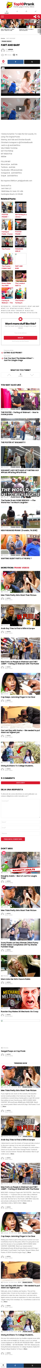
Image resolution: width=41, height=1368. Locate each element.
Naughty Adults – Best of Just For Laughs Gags (19, 877)
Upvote (9, 375)
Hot (5, 640)
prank (17, 313)
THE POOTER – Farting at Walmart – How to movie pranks (19, 413)
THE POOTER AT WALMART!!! (13, 442)
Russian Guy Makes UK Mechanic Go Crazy (19, 1011)
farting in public (17, 308)
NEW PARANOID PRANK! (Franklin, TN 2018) (19, 530)
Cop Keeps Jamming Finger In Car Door (18, 697)
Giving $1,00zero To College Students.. (17, 765)
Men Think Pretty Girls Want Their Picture (7, 30)
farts (28, 308)
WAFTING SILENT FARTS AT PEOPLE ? (16, 558)
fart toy (5, 308)
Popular (4, 853)
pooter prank (7, 313)
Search (38, 16)
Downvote (32, 375)
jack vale (30, 311)
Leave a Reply (20, 783)
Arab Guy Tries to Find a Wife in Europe (26, 30)
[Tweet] (32, 1366)
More (4, 1106)
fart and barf (34, 306)
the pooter (33, 313)
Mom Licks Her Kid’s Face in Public (15, 979)
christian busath (20, 306)
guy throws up (18, 311)
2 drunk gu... (7, 306)
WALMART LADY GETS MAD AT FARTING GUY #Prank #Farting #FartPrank (20, 471)
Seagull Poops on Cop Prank (13, 1051)
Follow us (34, 16)
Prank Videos (15, 409)
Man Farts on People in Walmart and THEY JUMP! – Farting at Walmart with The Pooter (20, 662)
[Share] (15, 1366)
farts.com (6, 311)
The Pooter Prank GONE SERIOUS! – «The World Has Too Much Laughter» (18, 501)
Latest (7, 13)
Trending (5, 574)
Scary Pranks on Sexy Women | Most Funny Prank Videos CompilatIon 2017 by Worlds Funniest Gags (19, 944)
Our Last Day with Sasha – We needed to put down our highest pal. (20, 731)
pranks (23, 313)
